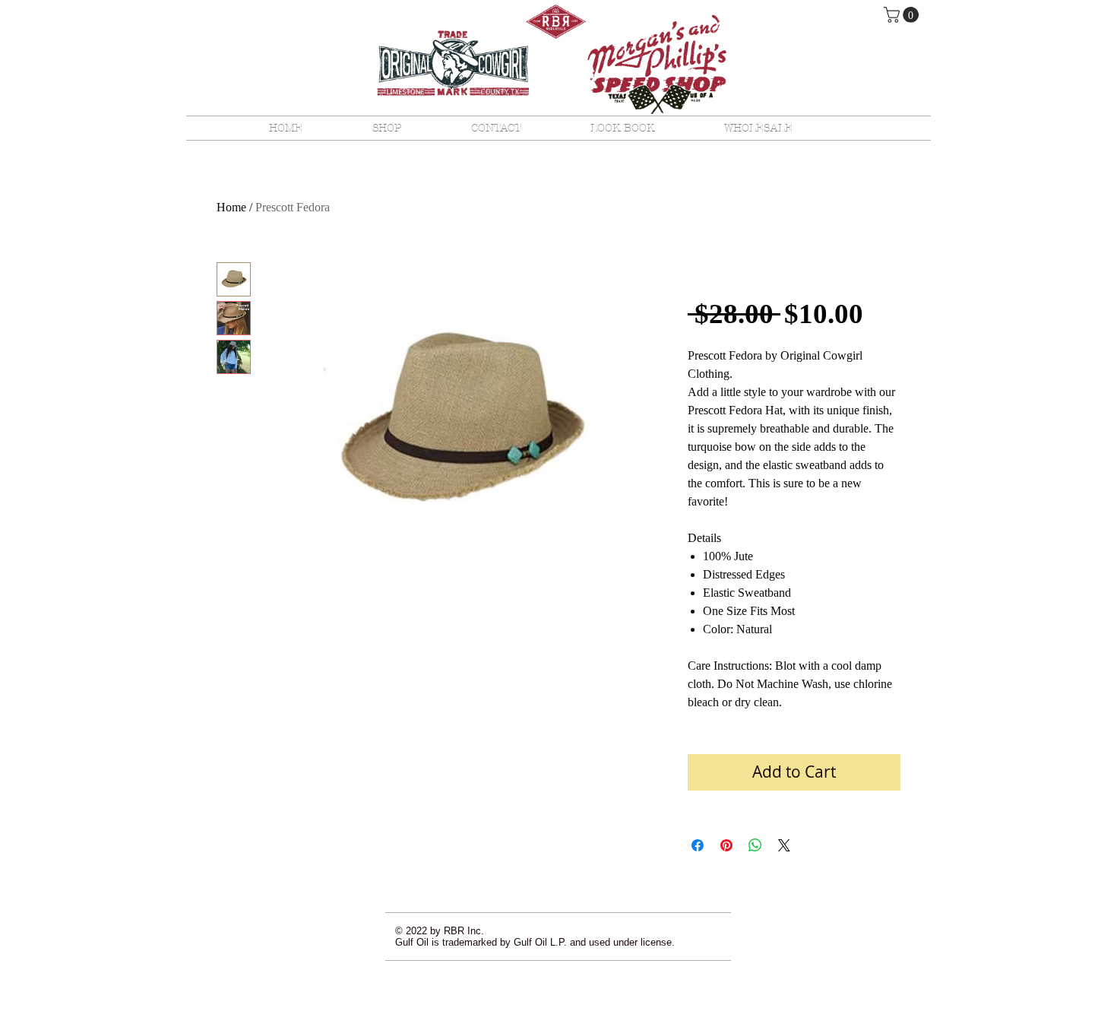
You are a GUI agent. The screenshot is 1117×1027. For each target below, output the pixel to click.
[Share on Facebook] (697, 845)
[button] (903, 15)
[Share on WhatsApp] (755, 845)
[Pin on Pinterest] (726, 845)
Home (231, 207)
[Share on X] (784, 845)
